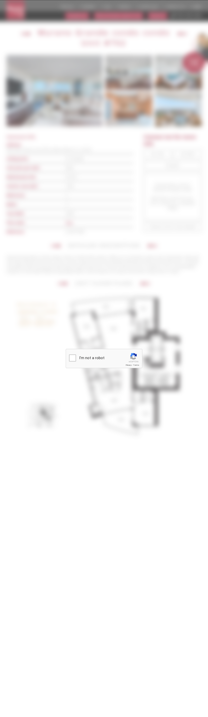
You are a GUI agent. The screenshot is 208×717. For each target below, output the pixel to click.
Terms (136, 365)
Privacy (129, 365)
